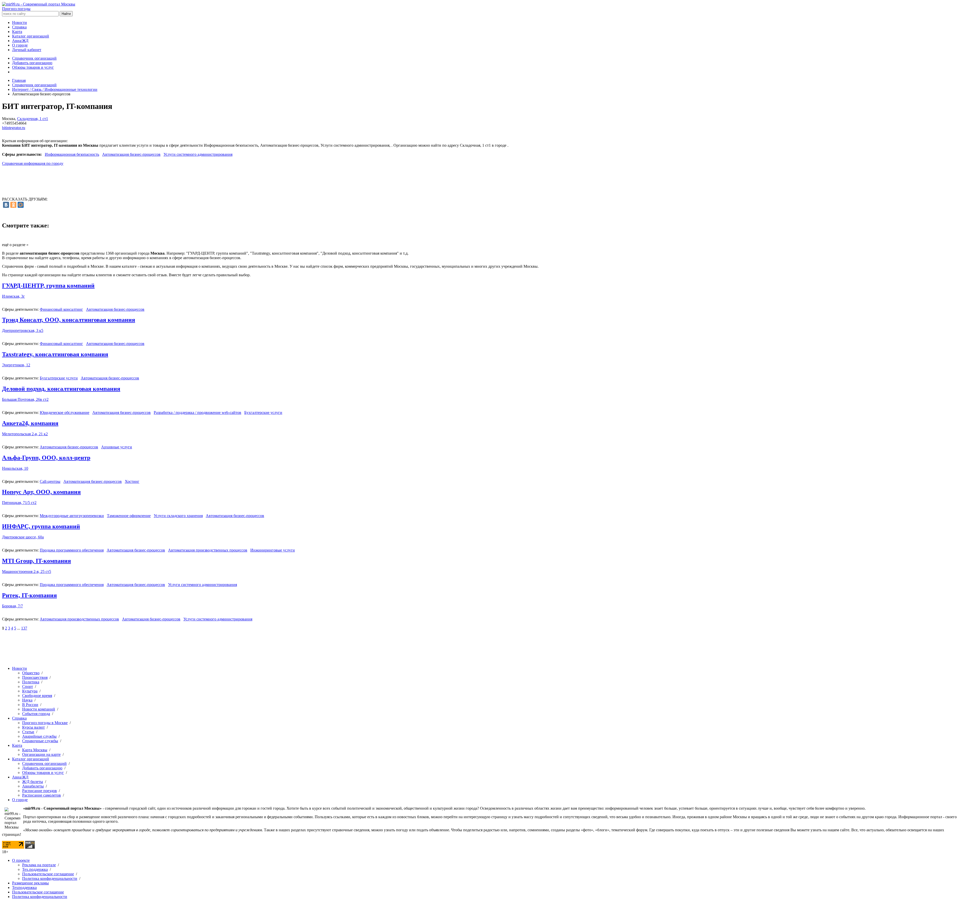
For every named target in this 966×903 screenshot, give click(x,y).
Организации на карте (41, 754)
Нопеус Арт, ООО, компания (41, 492)
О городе (20, 45)
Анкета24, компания (30, 423)
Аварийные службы (39, 736)
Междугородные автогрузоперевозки (72, 516)
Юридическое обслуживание (64, 412)
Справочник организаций (34, 58)
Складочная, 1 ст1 (32, 118)
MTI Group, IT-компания (36, 561)
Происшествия (35, 677)
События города (36, 714)
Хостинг (132, 481)
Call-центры (50, 481)
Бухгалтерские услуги (59, 378)
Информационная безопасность (72, 154)
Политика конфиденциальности (49, 878)
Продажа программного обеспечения (72, 550)
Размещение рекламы (30, 883)
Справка (19, 27)
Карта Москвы (34, 750)
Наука (27, 700)
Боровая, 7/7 (12, 606)
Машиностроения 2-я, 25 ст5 (26, 571)
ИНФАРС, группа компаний (41, 526)
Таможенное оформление (129, 516)
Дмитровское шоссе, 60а (23, 537)
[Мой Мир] (21, 205)
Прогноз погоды (16, 9)
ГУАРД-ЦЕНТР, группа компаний (48, 285)
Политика (30, 682)
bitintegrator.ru (13, 128)
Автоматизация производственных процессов (207, 550)
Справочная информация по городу (32, 163)
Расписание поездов (39, 791)
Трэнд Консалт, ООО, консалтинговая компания (68, 320)
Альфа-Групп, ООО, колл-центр (46, 457)
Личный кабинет (26, 50)
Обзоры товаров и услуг (33, 67)
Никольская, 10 (15, 468)
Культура (29, 691)
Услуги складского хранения (178, 516)
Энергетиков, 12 (16, 365)
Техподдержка (24, 887)
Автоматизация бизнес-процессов (131, 154)
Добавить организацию (32, 63)
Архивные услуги (116, 447)
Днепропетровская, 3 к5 (22, 330)
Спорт (27, 686)
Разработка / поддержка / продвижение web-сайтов (197, 412)
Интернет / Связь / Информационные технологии (54, 89)
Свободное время (37, 695)
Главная (19, 80)
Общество (30, 673)
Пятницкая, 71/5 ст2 (19, 502)
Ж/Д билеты (32, 781)
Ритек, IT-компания (29, 595)
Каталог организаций (30, 36)
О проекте (21, 860)
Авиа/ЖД (20, 40)
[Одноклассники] (13, 205)
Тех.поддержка (35, 869)
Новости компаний (38, 709)
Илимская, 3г (13, 296)
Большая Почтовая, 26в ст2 (25, 399)
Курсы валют (33, 727)
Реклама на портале (39, 865)
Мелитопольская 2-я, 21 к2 (25, 434)
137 (24, 628)
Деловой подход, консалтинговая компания (61, 388)
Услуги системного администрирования (198, 154)
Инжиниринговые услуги (272, 550)
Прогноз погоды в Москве (45, 723)
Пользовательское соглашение (48, 874)
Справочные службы (40, 741)
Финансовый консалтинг (61, 309)
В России (30, 704)
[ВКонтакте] (6, 205)
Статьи (28, 732)
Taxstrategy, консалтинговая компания (55, 354)
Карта (17, 31)
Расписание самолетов (41, 795)
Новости (19, 22)
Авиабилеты (33, 786)
